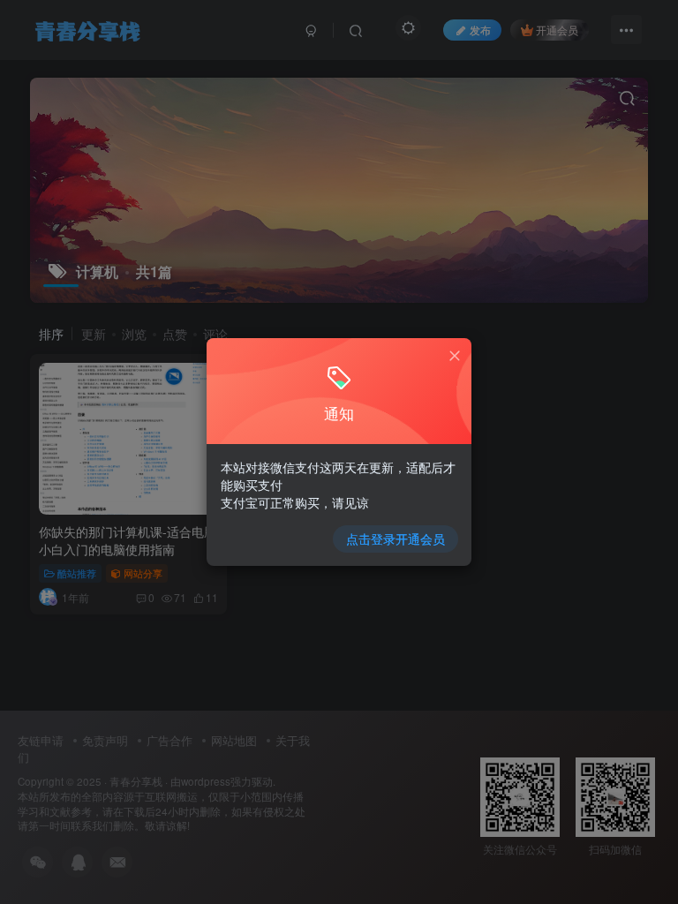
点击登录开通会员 (395, 538)
